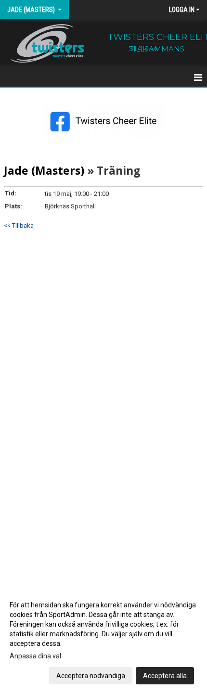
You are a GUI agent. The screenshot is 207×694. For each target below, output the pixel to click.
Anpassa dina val (35, 656)
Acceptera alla (165, 676)
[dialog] (103, 640)
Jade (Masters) (44, 170)
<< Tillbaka (19, 225)
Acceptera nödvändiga (90, 676)
